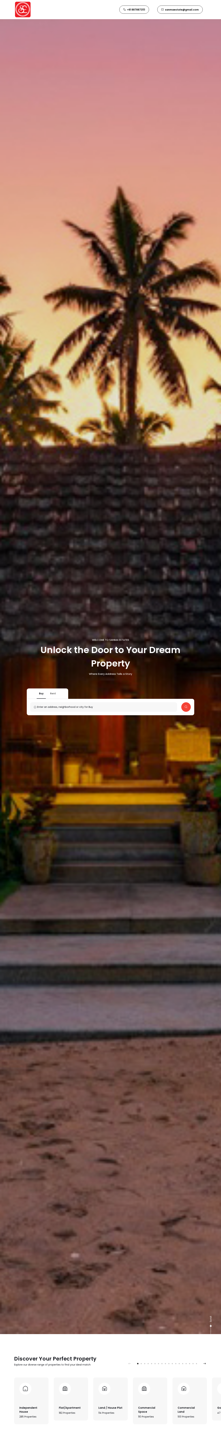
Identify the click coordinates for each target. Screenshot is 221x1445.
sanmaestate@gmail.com (182, 9)
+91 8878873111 (136, 9)
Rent (53, 693)
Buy (41, 693)
